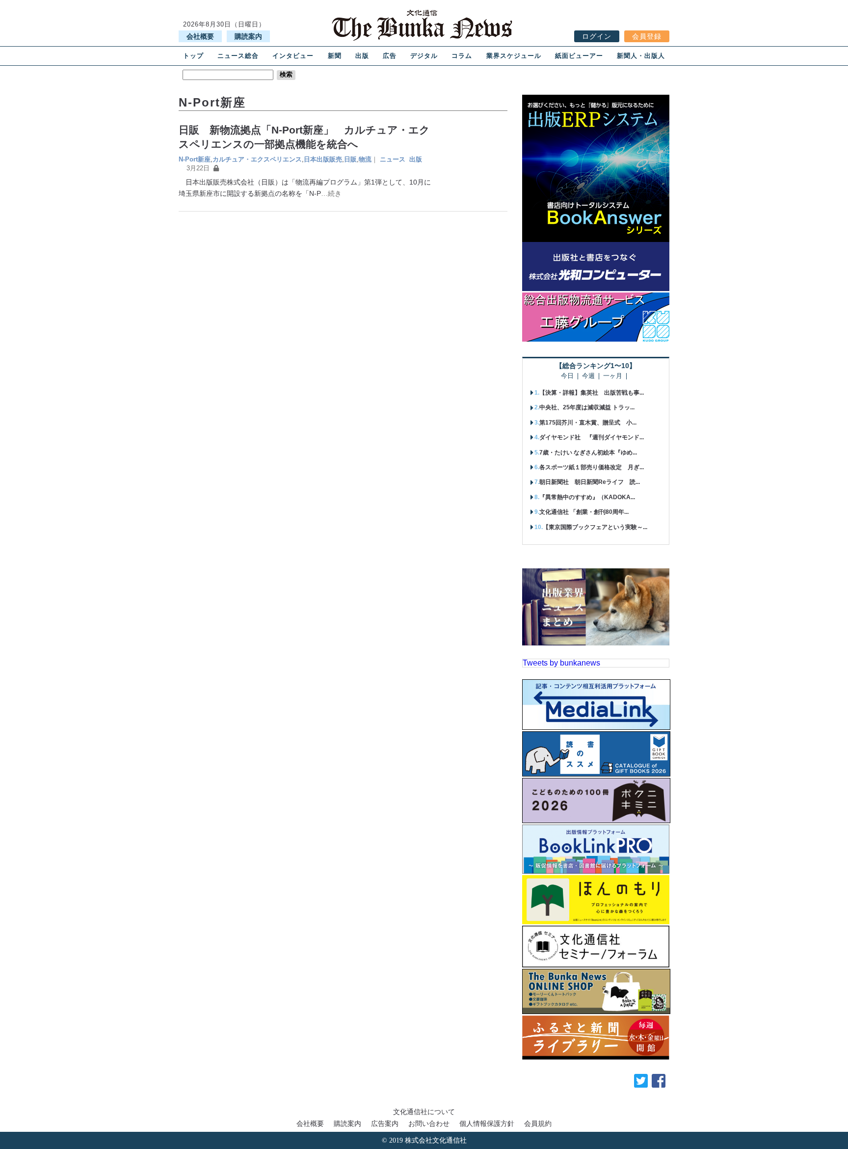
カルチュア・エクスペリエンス (257, 159)
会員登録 (647, 36)
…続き (331, 193)
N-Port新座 (195, 159)
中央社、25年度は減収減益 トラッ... (587, 407)
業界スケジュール (513, 55)
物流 (365, 159)
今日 (567, 376)
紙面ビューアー (579, 55)
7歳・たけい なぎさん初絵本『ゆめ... (588, 452)
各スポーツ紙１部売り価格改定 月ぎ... (591, 467)
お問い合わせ (429, 1123)
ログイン (596, 36)
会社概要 (200, 36)
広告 (390, 55)
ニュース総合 (238, 55)
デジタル (424, 55)
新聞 (335, 55)
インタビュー (293, 55)
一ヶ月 (612, 376)
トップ (193, 55)
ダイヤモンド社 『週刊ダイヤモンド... (591, 437)
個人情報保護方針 (486, 1123)
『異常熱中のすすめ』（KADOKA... (587, 497)
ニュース (392, 159)
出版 (362, 55)
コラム (461, 55)
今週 (588, 376)
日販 (350, 159)
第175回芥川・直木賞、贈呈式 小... (587, 422)
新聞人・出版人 (641, 55)
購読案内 (248, 36)
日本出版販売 (323, 159)
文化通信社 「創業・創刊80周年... (584, 511)
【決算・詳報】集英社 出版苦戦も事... (591, 392)
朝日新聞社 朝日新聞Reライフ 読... (589, 482)
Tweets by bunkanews (561, 663)
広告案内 (384, 1123)
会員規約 (538, 1123)
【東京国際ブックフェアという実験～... (595, 527)
